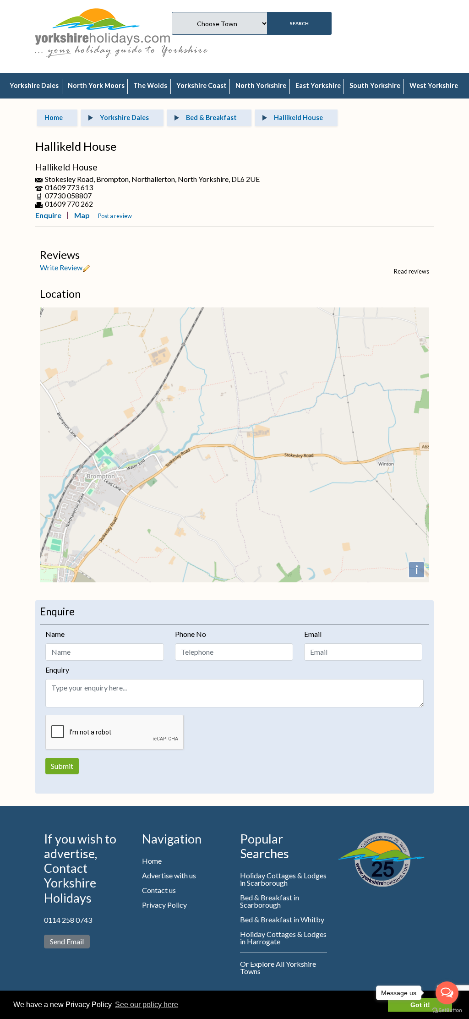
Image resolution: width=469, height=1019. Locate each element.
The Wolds (150, 85)
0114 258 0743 (68, 919)
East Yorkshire (318, 85)
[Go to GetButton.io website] (447, 1010)
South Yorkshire (374, 85)
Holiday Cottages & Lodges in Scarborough (283, 879)
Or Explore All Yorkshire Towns (278, 967)
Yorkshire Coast (201, 85)
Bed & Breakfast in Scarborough (269, 901)
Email (313, 634)
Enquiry (57, 669)
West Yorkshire (433, 85)
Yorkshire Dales (34, 85)
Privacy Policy (164, 904)
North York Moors (96, 85)
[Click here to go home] (102, 25)
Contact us (159, 890)
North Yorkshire (260, 85)
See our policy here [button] (146, 1004)
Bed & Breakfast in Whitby (282, 919)
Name (55, 634)
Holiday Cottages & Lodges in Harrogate (283, 938)
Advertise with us (169, 875)
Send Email (67, 941)
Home (152, 860)
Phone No (190, 634)
